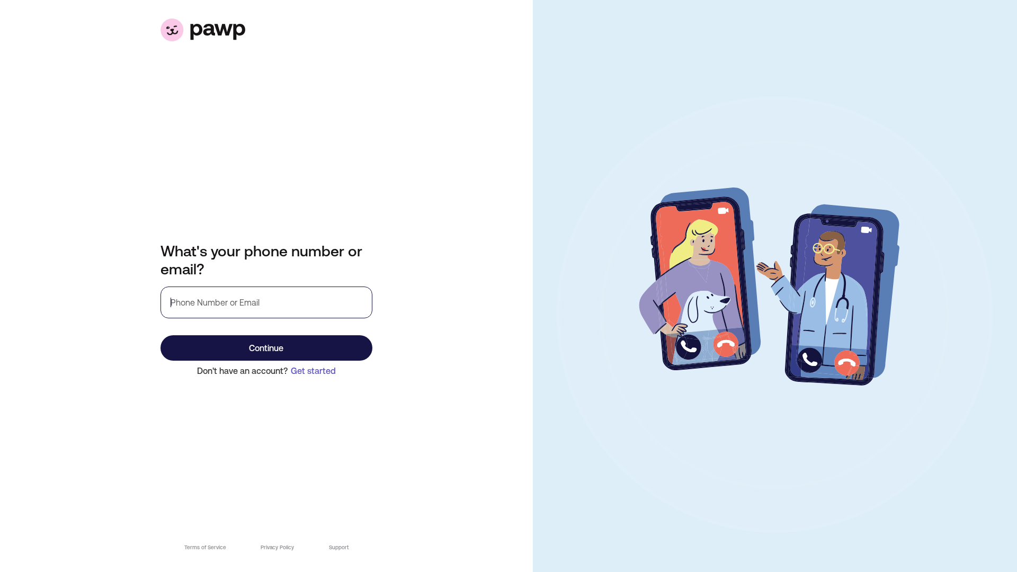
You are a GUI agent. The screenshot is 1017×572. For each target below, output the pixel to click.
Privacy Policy (277, 547)
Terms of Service (205, 547)
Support (339, 547)
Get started (313, 371)
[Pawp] (266, 30)
